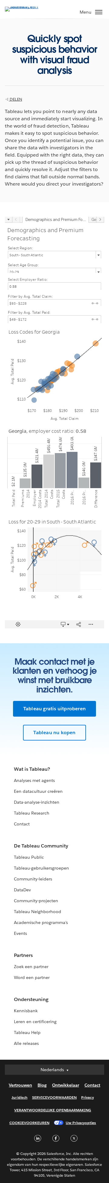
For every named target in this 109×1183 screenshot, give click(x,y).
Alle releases (26, 1043)
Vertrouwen (20, 1085)
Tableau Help (27, 1032)
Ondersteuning (31, 999)
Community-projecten (36, 900)
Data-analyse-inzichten (36, 802)
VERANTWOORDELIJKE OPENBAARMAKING (52, 1110)
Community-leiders (33, 879)
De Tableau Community (41, 846)
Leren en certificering (35, 1021)
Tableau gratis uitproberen (54, 708)
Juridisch (19, 1097)
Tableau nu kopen (54, 732)
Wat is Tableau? (32, 769)
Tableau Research (31, 813)
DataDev (22, 890)
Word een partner (32, 977)
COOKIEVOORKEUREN (29, 1122)
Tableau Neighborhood (37, 911)
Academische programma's (41, 922)
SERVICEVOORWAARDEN (54, 1097)
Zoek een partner (31, 966)
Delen (15, 99)
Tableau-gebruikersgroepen (41, 868)
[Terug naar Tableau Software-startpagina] (26, 6)
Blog (42, 1085)
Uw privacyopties (81, 1122)
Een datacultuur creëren (38, 791)
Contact (22, 824)
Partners (23, 955)
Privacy (87, 1097)
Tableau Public (29, 857)
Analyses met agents (34, 780)
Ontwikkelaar (65, 1085)
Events (20, 933)
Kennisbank (26, 1010)
